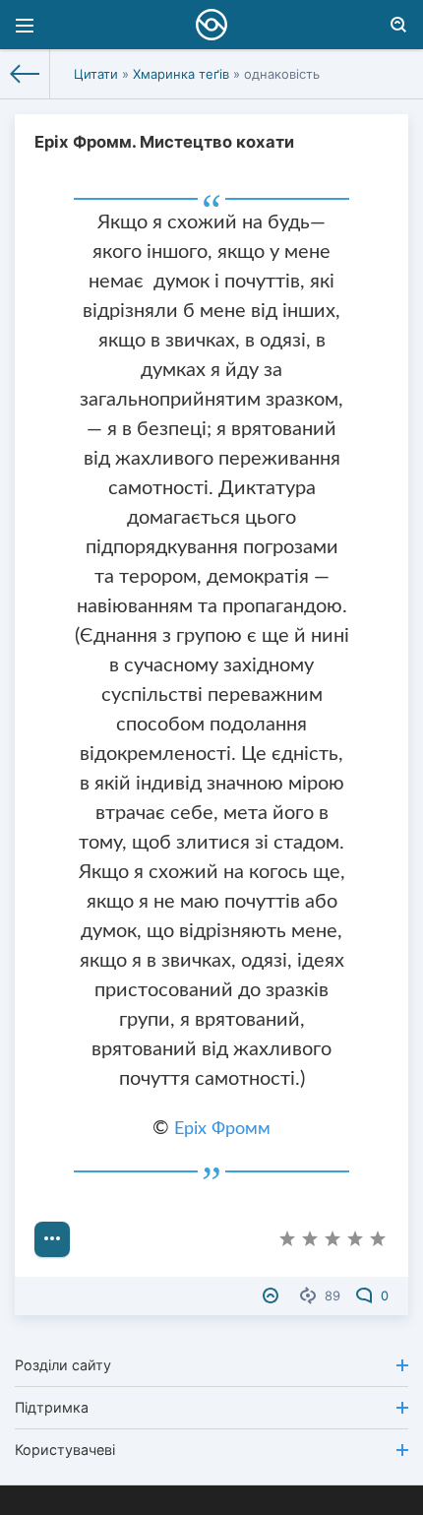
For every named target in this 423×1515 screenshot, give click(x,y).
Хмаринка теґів (181, 74)
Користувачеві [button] (65, 1449)
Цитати (96, 74)
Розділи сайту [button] (63, 1365)
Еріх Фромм (222, 1129)
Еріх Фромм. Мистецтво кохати (164, 142)
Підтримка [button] (52, 1407)
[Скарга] (273, 1295)
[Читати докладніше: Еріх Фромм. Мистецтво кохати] (52, 1239)
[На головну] (25, 73)
